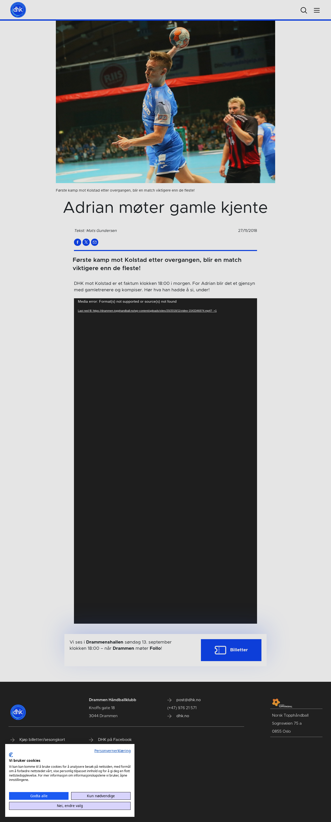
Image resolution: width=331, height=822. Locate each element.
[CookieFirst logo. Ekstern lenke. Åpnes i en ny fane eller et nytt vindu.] (11, 755)
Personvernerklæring (112, 750)
